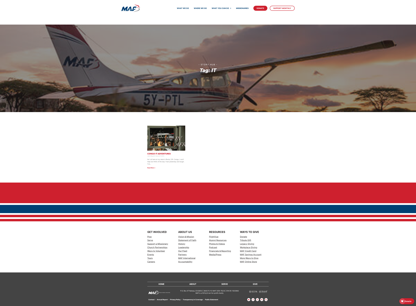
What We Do (183, 8)
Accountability (185, 262)
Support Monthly (282, 8)
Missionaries (242, 8)
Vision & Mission (186, 237)
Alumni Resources (218, 240)
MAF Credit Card (248, 251)
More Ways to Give (249, 258)
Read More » (151, 168)
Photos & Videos (217, 244)
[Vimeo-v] (261, 299)
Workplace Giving (248, 247)
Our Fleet (182, 251)
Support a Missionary (157, 244)
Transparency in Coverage (193, 299)
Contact (151, 299)
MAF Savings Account (250, 254)
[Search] (266, 299)
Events (150, 254)
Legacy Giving (247, 244)
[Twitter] (248, 299)
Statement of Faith (187, 240)
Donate (260, 8)
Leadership (183, 247)
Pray (149, 237)
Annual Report (162, 299)
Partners (182, 254)
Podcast (213, 247)
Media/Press (215, 254)
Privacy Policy (175, 299)
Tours (150, 258)
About (192, 284)
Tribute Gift (245, 240)
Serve (150, 240)
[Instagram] (257, 299)
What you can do (220, 8)
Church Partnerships (157, 247)
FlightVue (213, 237)
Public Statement (211, 299)
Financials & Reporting (220, 251)
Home (161, 284)
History (181, 244)
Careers (151, 262)
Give (255, 284)
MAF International (186, 258)
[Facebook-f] (253, 299)
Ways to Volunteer (156, 251)
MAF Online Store (248, 262)
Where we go (200, 8)
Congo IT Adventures (159, 154)
